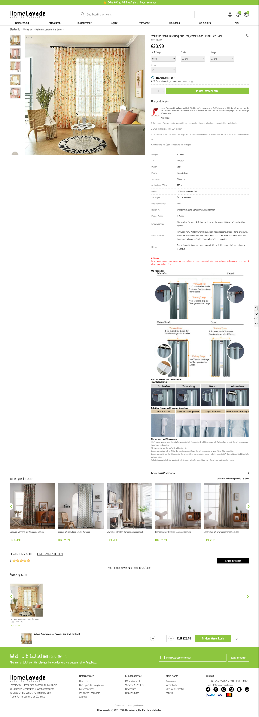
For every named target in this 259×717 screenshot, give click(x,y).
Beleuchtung (22, 23)
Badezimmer (84, 23)
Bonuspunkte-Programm (91, 685)
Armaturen (55, 23)
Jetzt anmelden (238, 657)
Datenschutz (119, 705)
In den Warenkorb (213, 638)
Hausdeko (174, 23)
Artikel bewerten (233, 560)
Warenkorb (171, 685)
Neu (237, 23)
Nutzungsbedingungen (136, 705)
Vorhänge (144, 23)
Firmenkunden (132, 692)
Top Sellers (204, 23)
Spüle (114, 23)
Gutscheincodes (86, 688)
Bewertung (130, 688)
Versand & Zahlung (134, 685)
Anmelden (171, 681)
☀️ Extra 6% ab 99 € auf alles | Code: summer (129, 2)
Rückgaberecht (132, 681)
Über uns (83, 681)
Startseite (15, 29)
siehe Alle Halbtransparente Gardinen (233, 478)
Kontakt (169, 692)
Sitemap (83, 696)
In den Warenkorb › (208, 91)
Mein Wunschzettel (175, 688)
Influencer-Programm (89, 692)
